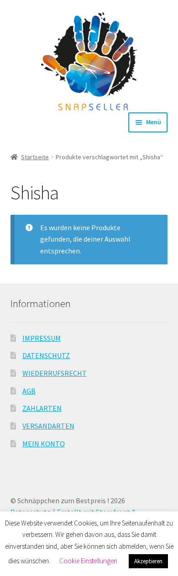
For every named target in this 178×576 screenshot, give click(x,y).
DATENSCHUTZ (46, 355)
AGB (29, 390)
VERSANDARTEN (48, 425)
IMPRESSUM (41, 338)
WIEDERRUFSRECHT (54, 373)
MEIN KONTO (43, 443)
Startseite (35, 157)
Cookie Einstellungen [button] (88, 560)
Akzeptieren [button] (148, 561)
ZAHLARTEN (42, 408)
